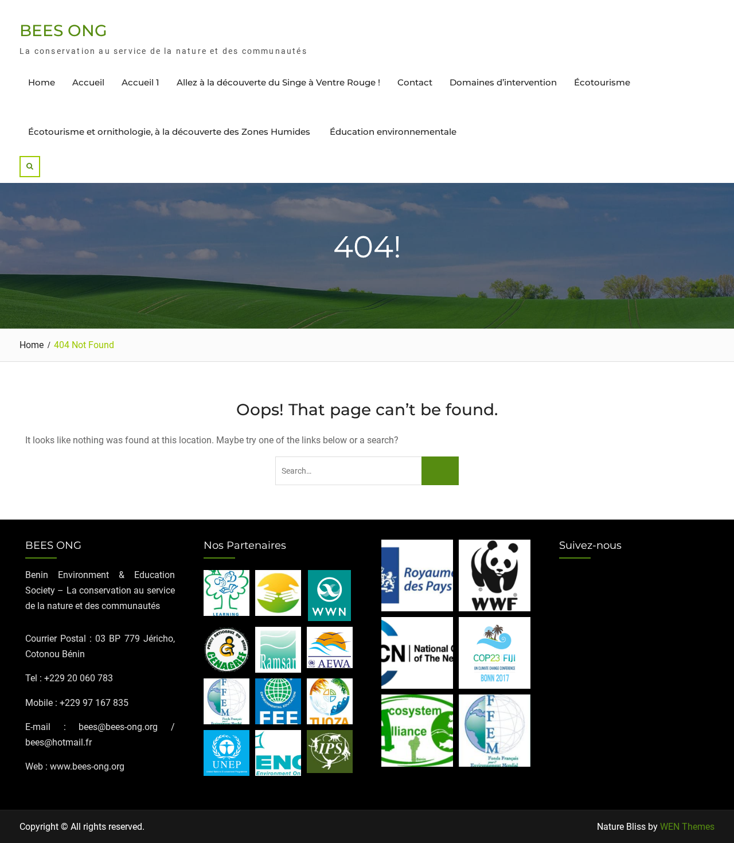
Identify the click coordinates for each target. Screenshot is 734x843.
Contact (414, 82)
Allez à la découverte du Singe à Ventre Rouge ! (278, 82)
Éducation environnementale (393, 131)
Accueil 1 (140, 82)
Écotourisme (602, 82)
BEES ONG (63, 30)
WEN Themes (687, 826)
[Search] (29, 166)
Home (41, 82)
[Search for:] (366, 470)
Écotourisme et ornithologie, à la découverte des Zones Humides (170, 131)
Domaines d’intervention (503, 82)
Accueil (88, 82)
